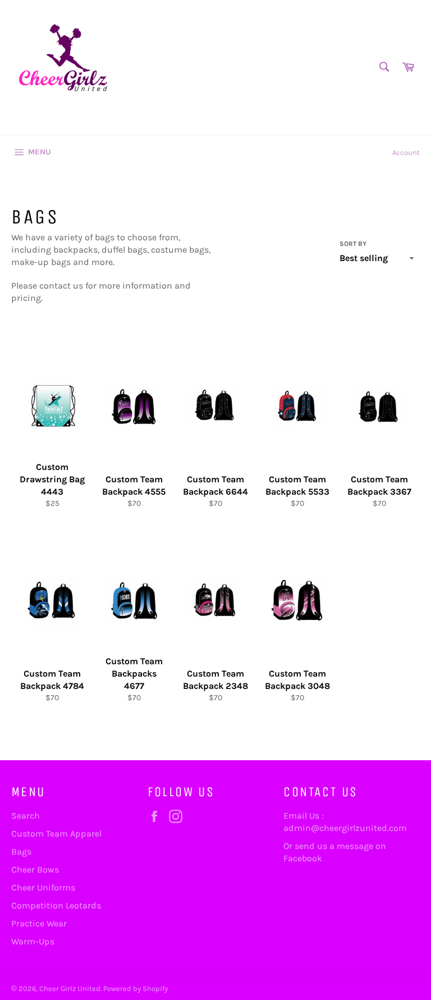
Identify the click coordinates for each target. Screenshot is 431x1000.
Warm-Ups (32, 941)
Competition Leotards (56, 905)
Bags (21, 851)
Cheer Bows (35, 869)
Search (25, 815)
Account (406, 152)
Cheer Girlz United (69, 988)
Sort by (353, 244)
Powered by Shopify (135, 988)
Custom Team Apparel (56, 833)
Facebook (302, 858)
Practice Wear (39, 923)
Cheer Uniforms (43, 887)
